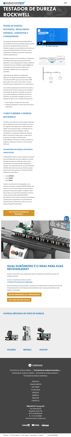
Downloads (37, 365)
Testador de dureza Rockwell (47, 370)
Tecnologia (35, 390)
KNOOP (44, 349)
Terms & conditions (15, 435)
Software (35, 387)
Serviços (35, 392)
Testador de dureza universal (35, 376)
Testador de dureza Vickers (23, 373)
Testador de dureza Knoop (46, 373)
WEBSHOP (35, 398)
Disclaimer (6, 435)
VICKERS (11, 349)
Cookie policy (33, 435)
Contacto (35, 401)
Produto (35, 381)
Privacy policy (25, 435)
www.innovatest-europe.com (35, 418)
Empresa (35, 395)
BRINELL (27, 349)
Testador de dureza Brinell (21, 370)
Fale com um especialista (19, 300)
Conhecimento (35, 384)
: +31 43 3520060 (35, 416)
